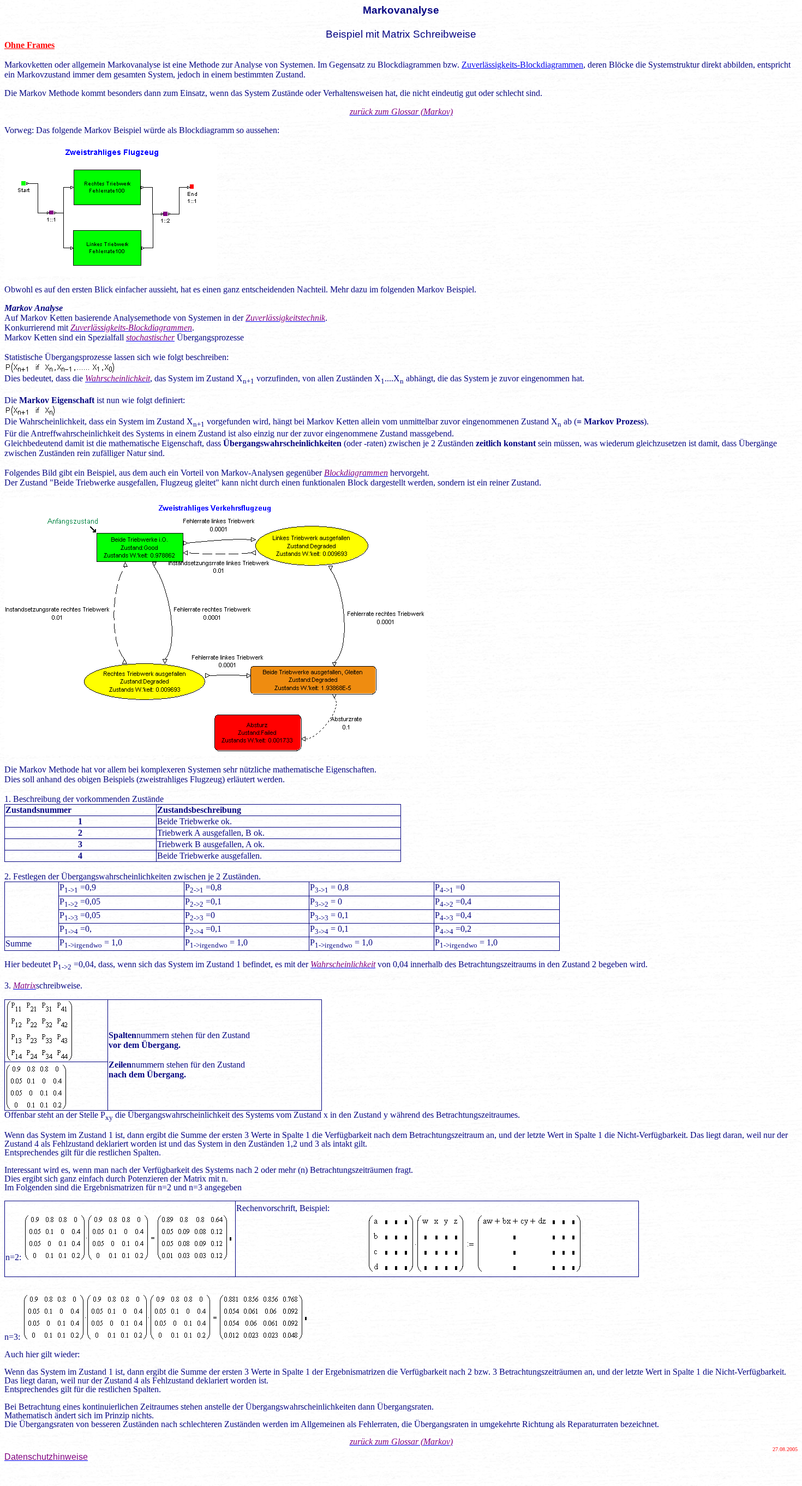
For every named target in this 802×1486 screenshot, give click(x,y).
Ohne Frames (29, 45)
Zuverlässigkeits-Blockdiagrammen (522, 64)
